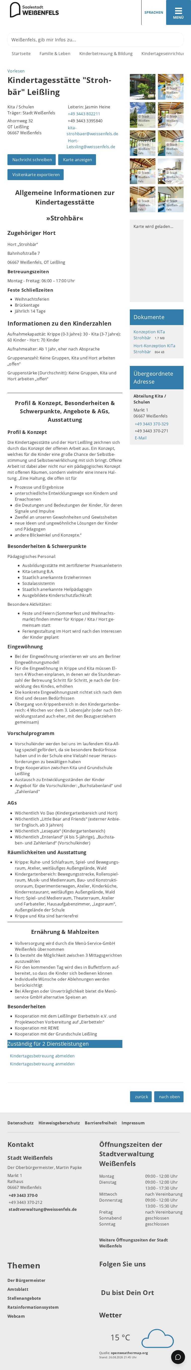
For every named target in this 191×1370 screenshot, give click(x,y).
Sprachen (153, 12)
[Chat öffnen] (178, 1357)
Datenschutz (20, 1123)
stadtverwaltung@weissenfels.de (42, 1209)
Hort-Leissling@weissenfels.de (91, 143)
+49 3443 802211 (83, 114)
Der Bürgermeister (26, 1280)
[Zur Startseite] (29, 9)
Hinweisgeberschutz (59, 1123)
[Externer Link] (103, 1276)
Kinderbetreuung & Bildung (106, 53)
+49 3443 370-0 (22, 1195)
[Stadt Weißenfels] (49, 1183)
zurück (141, 1096)
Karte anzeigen (77, 159)
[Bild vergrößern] (142, 87)
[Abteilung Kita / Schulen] (157, 417)
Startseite (21, 53)
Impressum (133, 1123)
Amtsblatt (17, 1289)
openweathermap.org (129, 1353)
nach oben (169, 1096)
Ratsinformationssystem (33, 1307)
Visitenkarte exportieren (36, 174)
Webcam (16, 1316)
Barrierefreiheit (101, 1123)
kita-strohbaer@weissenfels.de (92, 131)
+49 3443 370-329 (151, 424)
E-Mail (140, 438)
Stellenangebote (24, 1298)
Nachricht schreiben (32, 159)
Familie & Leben (55, 53)
